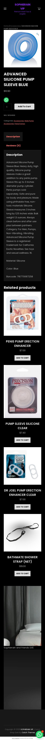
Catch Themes (28, 732)
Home (6, 26)
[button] (37, 34)
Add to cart (24, 106)
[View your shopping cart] (39, 9)
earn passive (15, 738)
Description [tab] (13, 136)
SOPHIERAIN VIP (27, 729)
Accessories (15, 26)
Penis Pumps (20, 123)
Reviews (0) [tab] (13, 145)
